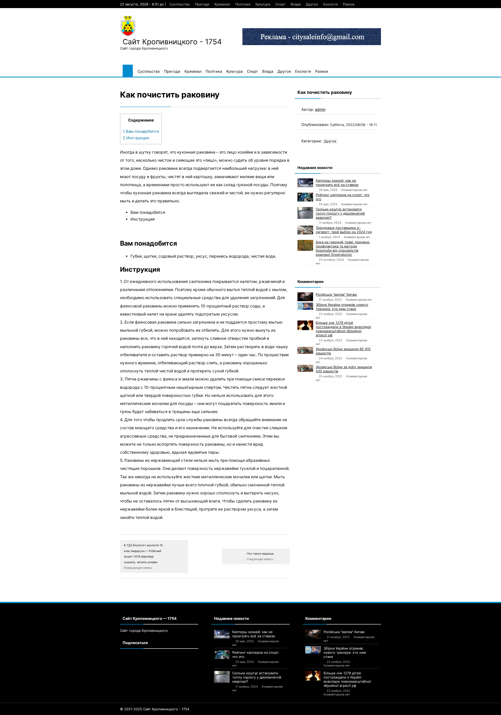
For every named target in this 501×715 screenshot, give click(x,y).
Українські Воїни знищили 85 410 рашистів (343, 351)
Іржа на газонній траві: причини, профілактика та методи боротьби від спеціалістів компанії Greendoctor (343, 248)
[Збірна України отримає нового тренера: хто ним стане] (305, 306)
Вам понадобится (141, 131)
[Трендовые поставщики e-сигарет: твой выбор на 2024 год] (305, 230)
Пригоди (202, 4)
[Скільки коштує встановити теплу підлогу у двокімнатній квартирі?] (305, 213)
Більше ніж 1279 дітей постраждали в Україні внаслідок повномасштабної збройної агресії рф (343, 328)
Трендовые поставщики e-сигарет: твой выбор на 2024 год (344, 230)
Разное (349, 4)
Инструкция (136, 138)
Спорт (280, 4)
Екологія (330, 4)
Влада (296, 4)
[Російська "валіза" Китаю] (305, 296)
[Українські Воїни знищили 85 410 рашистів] (305, 350)
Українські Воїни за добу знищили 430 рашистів (344, 369)
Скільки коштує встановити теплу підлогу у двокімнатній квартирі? (340, 213)
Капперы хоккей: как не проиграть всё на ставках (337, 182)
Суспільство (179, 4)
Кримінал (222, 4)
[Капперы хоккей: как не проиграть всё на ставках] (305, 182)
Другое (312, 4)
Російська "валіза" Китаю (336, 294)
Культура (262, 4)
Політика (242, 4)
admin (320, 109)
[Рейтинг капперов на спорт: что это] (305, 197)
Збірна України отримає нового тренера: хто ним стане (342, 306)
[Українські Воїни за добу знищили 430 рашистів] (305, 368)
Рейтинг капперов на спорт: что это (342, 197)
